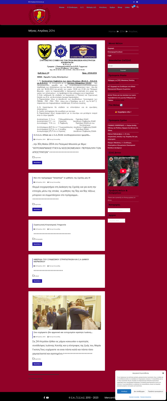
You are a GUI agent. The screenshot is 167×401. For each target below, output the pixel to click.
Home (61, 7)
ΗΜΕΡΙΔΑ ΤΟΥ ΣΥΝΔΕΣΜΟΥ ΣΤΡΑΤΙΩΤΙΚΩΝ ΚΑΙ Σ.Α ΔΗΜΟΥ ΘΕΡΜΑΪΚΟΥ (61, 260)
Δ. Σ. (82, 7)
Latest (37, 276)
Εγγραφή (111, 48)
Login (109, 56)
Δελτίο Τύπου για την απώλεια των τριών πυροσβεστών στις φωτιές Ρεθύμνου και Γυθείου (122, 97)
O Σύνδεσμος (72, 7)
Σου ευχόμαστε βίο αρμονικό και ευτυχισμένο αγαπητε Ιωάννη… (63, 332)
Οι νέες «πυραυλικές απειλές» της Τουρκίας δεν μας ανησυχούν (123, 136)
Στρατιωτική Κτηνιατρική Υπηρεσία (50, 225)
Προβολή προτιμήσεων (155, 391)
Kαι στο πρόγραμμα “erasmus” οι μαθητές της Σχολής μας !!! (62, 178)
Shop (120, 7)
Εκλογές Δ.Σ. (91, 7)
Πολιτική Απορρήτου (145, 397)
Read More (37, 162)
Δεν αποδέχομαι (139, 391)
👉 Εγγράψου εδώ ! (123, 112)
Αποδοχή (124, 391)
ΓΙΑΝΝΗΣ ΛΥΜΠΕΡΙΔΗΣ (116, 125)
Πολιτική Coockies (134, 397)
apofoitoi (38, 157)
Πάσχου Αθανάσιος (114, 143)
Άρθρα (112, 7)
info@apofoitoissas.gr (37, 2)
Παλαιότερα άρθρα (35, 378)
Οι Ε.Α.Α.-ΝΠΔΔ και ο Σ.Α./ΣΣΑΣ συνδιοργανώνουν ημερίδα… (62, 135)
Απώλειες (103, 7)
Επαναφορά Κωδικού (115, 52)
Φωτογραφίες (39, 239)
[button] (163, 373)
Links (127, 7)
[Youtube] (137, 2)
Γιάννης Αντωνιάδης (54, 139)
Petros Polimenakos (115, 134)
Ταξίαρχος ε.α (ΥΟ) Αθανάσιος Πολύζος (121, 80)
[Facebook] (133, 2)
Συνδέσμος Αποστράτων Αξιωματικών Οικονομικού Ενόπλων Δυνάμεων (121, 145)
